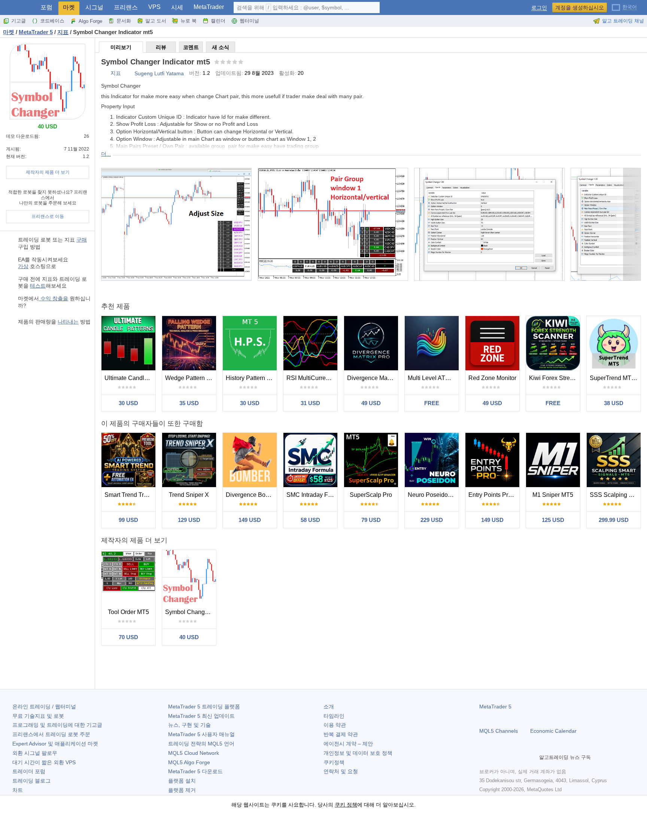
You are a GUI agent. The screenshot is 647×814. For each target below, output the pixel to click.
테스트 (38, 286)
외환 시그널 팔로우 (34, 753)
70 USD (128, 637)
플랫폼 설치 (182, 781)
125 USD (553, 520)
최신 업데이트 (201, 716)
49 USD (371, 403)
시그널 (94, 7)
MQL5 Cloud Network (193, 753)
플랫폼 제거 (182, 790)
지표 (115, 73)
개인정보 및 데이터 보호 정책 (358, 753)
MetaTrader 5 (495, 707)
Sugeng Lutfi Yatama (159, 73)
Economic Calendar (553, 731)
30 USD (128, 403)
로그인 (539, 7)
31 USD (310, 403)
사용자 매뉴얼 (201, 734)
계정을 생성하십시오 (579, 7)
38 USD (613, 403)
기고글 (18, 21)
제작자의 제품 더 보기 (48, 172)
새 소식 (220, 47)
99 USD (128, 520)
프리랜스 (126, 7)
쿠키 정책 (346, 805)
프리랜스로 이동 (47, 216)
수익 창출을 (53, 298)
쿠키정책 (334, 762)
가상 (23, 266)
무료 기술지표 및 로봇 (38, 716)
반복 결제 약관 (341, 734)
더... (106, 154)
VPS (154, 7)
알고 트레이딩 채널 (623, 21)
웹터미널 (249, 21)
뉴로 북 (188, 21)
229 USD (431, 520)
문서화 (123, 21)
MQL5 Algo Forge (189, 762)
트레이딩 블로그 (31, 781)
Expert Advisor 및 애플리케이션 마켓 (55, 744)
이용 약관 (335, 725)
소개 (329, 707)
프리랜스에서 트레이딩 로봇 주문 (51, 734)
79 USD (371, 520)
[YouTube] (519, 757)
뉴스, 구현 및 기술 (189, 725)
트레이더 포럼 (28, 771)
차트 (17, 790)
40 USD (189, 637)
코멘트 (191, 47)
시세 (177, 7)
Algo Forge (90, 21)
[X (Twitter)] (507, 757)
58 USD (310, 520)
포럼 (46, 7)
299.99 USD (614, 520)
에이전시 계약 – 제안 (348, 744)
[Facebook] (483, 757)
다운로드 (195, 771)
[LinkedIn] (531, 757)
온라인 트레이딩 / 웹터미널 (44, 707)
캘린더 (218, 21)
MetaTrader (209, 7)
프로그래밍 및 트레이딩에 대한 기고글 (57, 725)
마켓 (69, 7)
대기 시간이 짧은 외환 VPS (44, 762)
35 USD (189, 403)
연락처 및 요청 (341, 771)
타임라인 (334, 716)
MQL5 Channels (498, 731)
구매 (81, 240)
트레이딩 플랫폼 (204, 707)
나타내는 (68, 322)
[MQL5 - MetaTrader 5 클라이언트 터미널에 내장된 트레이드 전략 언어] (17, 7)
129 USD (189, 520)
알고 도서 (155, 21)
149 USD (250, 520)
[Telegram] (495, 757)
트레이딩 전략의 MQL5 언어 (201, 744)
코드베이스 (52, 21)
